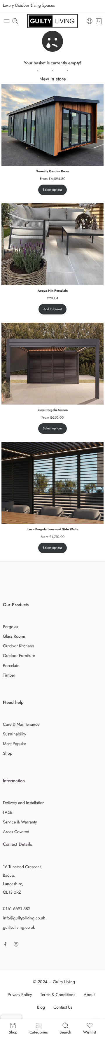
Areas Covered (16, 831)
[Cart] (98, 21)
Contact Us (62, 1007)
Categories (38, 1031)
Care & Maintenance (21, 724)
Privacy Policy (20, 994)
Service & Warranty (20, 822)
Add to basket (52, 309)
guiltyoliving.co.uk (19, 927)
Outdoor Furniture (19, 655)
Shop (7, 753)
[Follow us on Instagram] (16, 944)
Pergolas (10, 626)
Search (65, 1031)
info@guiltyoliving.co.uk (24, 918)
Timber (9, 675)
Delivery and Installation (24, 802)
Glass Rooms (14, 636)
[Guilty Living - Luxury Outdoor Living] (52, 21)
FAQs (8, 812)
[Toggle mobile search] (15, 21)
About (89, 994)
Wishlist (89, 1031)
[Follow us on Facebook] (5, 944)
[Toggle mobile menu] (6, 21)
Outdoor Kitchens (18, 646)
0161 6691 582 (16, 908)
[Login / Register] (89, 21)
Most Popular (14, 743)
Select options (52, 189)
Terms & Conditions (57, 994)
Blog (41, 1007)
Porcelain (11, 665)
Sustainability (14, 734)
